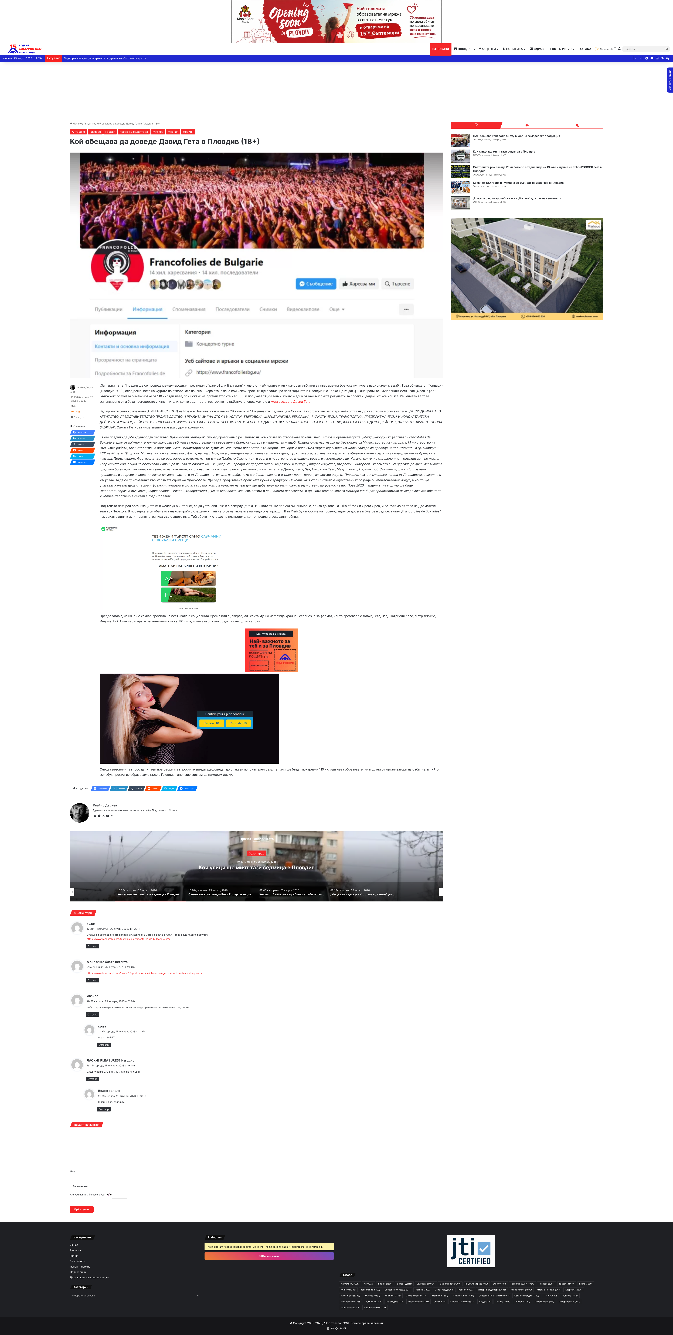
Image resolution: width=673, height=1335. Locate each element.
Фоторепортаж (569, 1301)
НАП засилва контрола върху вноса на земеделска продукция (516, 136)
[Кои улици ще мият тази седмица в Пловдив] (460, 156)
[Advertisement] (336, 91)
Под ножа (373, 1301)
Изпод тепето (521, 1289)
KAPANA (585, 49)
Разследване (418, 1301)
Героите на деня (522, 1283)
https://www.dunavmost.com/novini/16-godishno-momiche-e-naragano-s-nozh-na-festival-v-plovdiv (144, 973)
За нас (74, 1244)
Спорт (440, 1301)
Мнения (173, 131)
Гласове (95, 131)
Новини (442, 49)
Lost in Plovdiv (562, 49)
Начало (77, 123)
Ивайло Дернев (85, 387)
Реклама (75, 1250)
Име (72, 1171)
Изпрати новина (80, 1266)
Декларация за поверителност (89, 1277)
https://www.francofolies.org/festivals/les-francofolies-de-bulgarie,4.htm (128, 938)
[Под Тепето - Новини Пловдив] (25, 49)
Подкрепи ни (78, 1272)
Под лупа (570, 1295)
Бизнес (385, 1283)
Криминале (350, 1295)
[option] (256, 866)
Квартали (573, 1289)
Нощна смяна (463, 1295)
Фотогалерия (544, 1301)
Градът (110, 131)
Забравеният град (397, 1289)
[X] (103, 816)
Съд (485, 1301)
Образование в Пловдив (494, 1295)
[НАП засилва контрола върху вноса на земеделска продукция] (460, 140)
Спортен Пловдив (462, 1301)
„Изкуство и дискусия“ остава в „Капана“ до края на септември (256, 867)
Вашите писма (450, 1283)
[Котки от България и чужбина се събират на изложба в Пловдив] (460, 187)
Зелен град (444, 1289)
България (426, 1283)
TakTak (74, 1255)
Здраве (539, 49)
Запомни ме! (80, 1186)
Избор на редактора (134, 131)
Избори (465, 1289)
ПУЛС (550, 1295)
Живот (348, 1289)
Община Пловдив (526, 1295)
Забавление (370, 1289)
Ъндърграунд (350, 1307)
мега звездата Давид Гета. (291, 401)
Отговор (92, 946)
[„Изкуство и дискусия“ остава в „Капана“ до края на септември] (460, 202)
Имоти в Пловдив (548, 1289)
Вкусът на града (476, 1283)
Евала (585, 1283)
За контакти (77, 1261)
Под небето (350, 1301)
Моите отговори (416, 1295)
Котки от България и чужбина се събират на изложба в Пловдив (518, 182)
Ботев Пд (404, 1283)
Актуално (89, 123)
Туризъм (522, 1301)
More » (173, 810)
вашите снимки (375, 1307)
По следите (394, 1301)
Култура (157, 131)
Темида (502, 1301)
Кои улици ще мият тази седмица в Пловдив (504, 151)
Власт (499, 1283)
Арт (256, 850)
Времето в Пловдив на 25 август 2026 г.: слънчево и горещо (100, 58)
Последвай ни (270, 1256)
